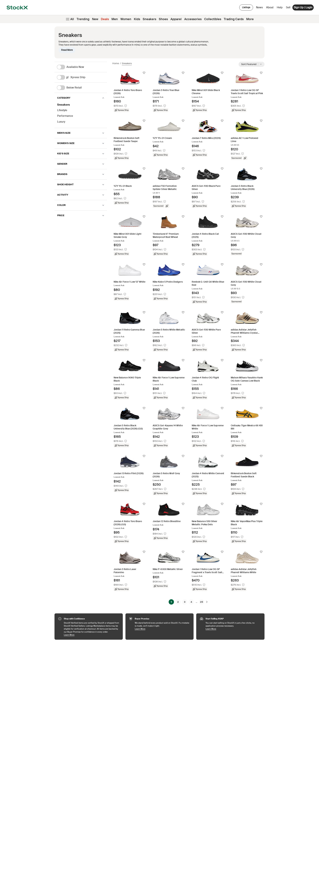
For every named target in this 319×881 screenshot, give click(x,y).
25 (201, 601)
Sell (288, 7)
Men (114, 19)
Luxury (61, 121)
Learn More (91, 634)
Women (125, 19)
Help (280, 7)
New (95, 19)
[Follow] (144, 73)
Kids (137, 19)
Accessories (193, 19)
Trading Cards (234, 19)
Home (115, 63)
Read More (67, 49)
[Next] (207, 602)
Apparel (176, 19)
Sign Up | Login (303, 7)
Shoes (163, 19)
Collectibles (212, 19)
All (72, 19)
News (259, 7)
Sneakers (149, 19)
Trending (83, 19)
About (270, 8)
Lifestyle (62, 110)
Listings (246, 7)
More (250, 19)
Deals (105, 19)
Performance (65, 116)
